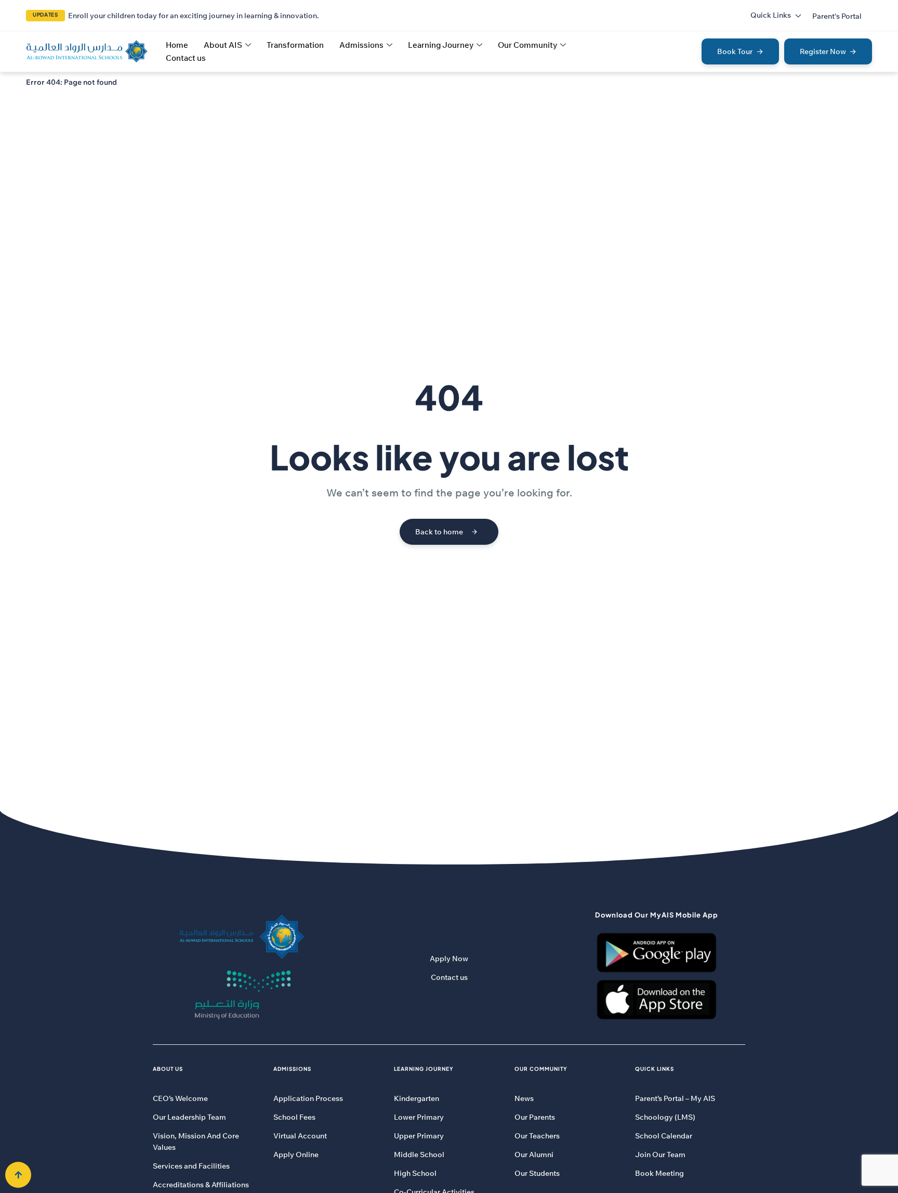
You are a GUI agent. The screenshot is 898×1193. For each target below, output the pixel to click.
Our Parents (534, 1117)
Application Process (308, 1098)
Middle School (419, 1154)
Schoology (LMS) (665, 1117)
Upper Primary (419, 1135)
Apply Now (449, 958)
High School (415, 1173)
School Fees (294, 1117)
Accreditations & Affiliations (201, 1184)
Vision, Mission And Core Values (196, 1141)
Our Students (537, 1173)
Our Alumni (533, 1154)
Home (177, 45)
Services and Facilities (191, 1166)
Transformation (295, 45)
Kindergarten (416, 1098)
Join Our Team (660, 1154)
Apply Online (296, 1154)
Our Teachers (537, 1135)
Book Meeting (659, 1173)
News (524, 1098)
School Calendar (663, 1135)
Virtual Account (300, 1135)
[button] (837, 16)
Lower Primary (419, 1117)
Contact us (186, 58)
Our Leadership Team (189, 1117)
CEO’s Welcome (180, 1098)
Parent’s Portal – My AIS (675, 1098)
